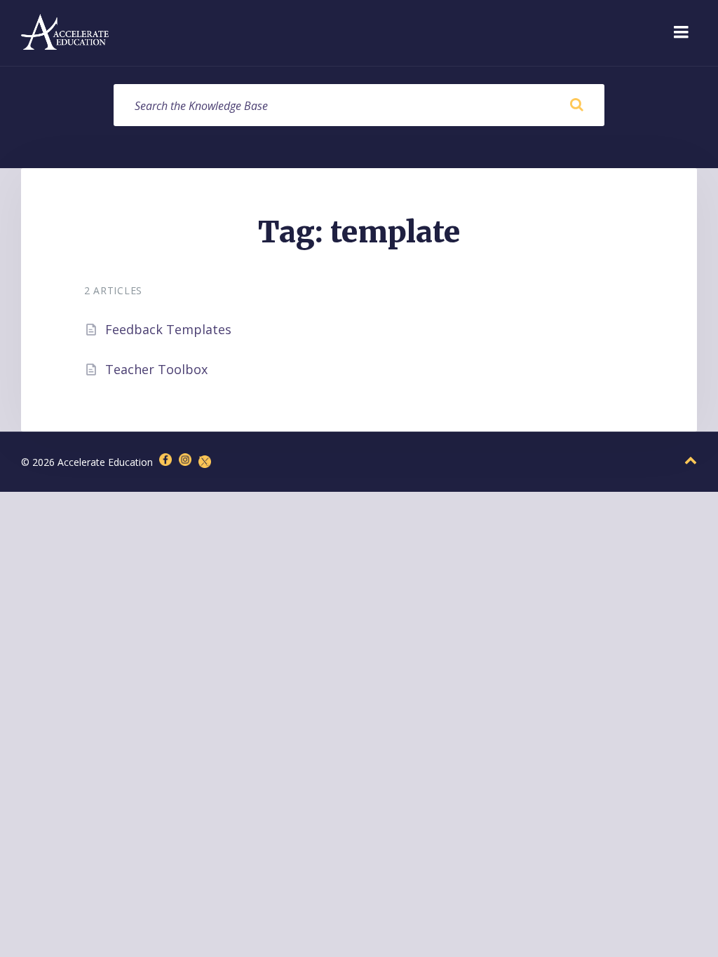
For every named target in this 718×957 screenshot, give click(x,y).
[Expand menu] (681, 33)
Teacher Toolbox (156, 369)
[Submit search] (576, 105)
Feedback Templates (168, 329)
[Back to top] (690, 460)
